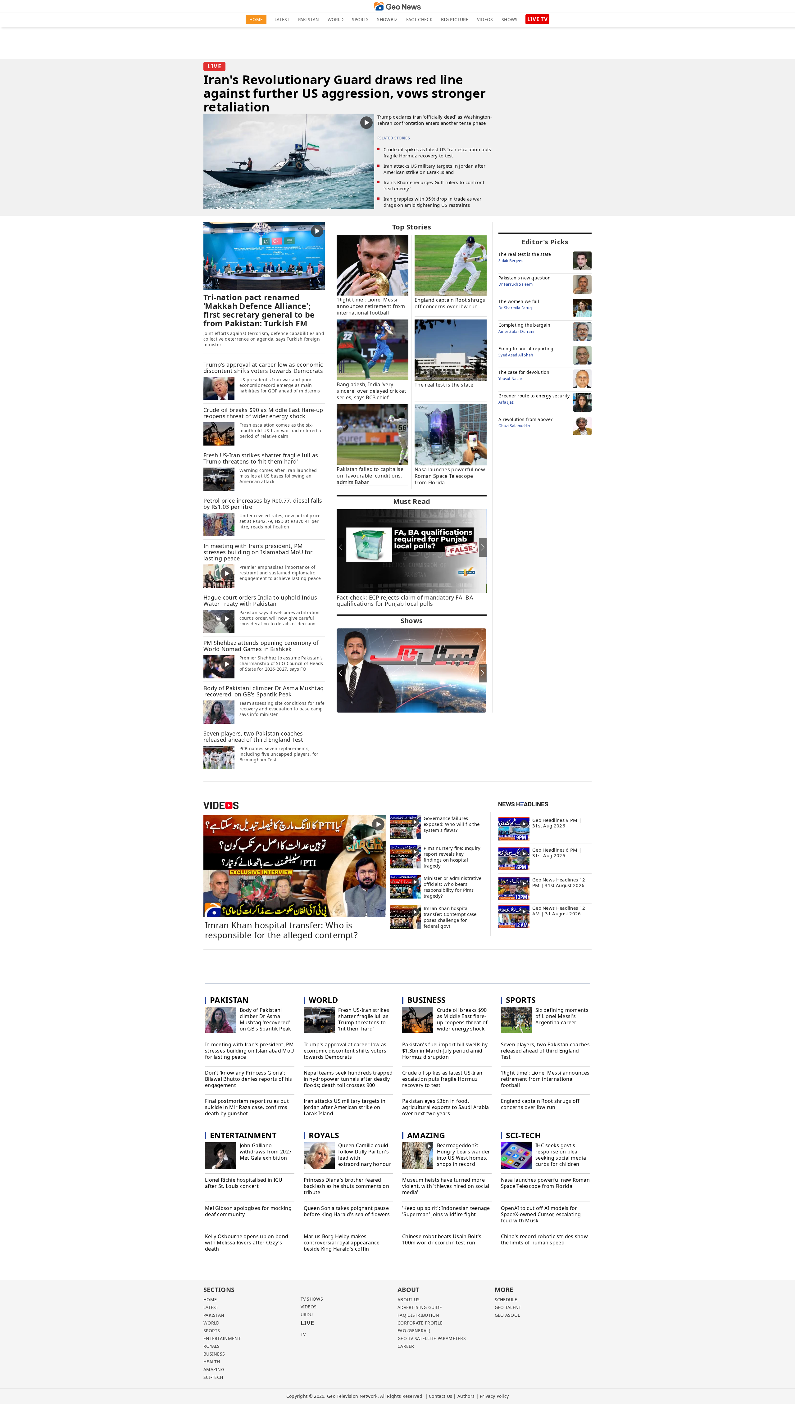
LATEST (211, 1307)
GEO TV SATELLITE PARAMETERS (432, 1338)
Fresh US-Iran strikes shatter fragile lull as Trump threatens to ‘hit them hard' (363, 1019)
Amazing (426, 1135)
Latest (282, 19)
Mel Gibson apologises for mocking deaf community (248, 1211)
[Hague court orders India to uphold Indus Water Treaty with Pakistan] (218, 621)
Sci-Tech (523, 1135)
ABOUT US (409, 1299)
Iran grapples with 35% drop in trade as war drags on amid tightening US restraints (433, 202)
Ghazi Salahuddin (514, 425)
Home (256, 19)
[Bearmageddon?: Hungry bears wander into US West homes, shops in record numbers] (417, 1156)
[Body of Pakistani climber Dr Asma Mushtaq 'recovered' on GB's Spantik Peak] (218, 712)
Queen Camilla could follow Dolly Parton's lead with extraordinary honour (364, 1154)
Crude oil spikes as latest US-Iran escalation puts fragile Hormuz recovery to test (437, 152)
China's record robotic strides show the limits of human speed (544, 1239)
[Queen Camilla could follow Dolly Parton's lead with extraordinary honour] (319, 1156)
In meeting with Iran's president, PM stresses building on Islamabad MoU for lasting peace (249, 1050)
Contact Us (440, 1396)
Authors (466, 1396)
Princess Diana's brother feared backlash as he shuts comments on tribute (346, 1186)
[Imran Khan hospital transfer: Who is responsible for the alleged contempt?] (294, 865)
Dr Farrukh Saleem (515, 284)
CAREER (406, 1346)
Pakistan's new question (524, 278)
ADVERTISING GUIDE (420, 1307)
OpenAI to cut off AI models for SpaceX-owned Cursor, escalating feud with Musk (541, 1214)
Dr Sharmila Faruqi (515, 307)
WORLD (211, 1323)
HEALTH (211, 1362)
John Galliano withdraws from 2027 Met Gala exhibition (266, 1151)
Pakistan (308, 19)
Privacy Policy (494, 1396)
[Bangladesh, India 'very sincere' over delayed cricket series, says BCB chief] (372, 349)
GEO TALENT (508, 1307)
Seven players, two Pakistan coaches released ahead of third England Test (545, 1050)
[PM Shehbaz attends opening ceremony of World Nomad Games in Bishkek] (218, 666)
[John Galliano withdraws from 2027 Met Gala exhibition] (220, 1156)
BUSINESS (214, 1354)
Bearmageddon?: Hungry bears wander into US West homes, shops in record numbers (463, 1157)
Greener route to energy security (534, 396)
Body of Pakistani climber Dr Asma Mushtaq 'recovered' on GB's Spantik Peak (265, 1019)
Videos (485, 19)
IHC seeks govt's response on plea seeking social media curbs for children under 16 (560, 1157)
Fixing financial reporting (526, 348)
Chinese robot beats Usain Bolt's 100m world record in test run (442, 1239)
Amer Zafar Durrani (516, 331)
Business (426, 999)
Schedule (506, 1299)
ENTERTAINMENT (222, 1338)
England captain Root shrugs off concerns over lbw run (540, 1104)
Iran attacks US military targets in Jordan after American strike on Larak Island (434, 169)
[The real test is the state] (450, 349)
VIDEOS (309, 1307)
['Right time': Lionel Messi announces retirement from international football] (372, 265)
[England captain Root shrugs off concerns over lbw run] (450, 265)
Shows (510, 19)
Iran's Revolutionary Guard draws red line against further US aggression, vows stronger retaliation (344, 93)
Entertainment (243, 1135)
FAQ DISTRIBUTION (418, 1315)
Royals (324, 1135)
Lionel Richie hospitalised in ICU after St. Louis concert (243, 1183)
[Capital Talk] (411, 670)
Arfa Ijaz (506, 402)
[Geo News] (397, 6)
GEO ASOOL (507, 1315)
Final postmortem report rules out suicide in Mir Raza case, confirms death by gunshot (247, 1107)
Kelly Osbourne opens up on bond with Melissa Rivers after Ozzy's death (246, 1242)
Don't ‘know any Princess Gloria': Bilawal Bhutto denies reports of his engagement (248, 1079)
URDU (307, 1314)
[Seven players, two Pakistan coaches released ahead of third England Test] (218, 757)
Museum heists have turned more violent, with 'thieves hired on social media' (445, 1186)
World (336, 19)
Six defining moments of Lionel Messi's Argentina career (561, 1016)
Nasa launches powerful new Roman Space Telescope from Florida (545, 1183)
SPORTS (211, 1331)
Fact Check (419, 19)
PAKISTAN (213, 1315)
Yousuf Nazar (510, 378)
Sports (360, 19)
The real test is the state (524, 254)
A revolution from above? (525, 419)
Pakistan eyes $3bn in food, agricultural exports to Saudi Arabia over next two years (445, 1107)
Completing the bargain (524, 325)
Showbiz (387, 19)
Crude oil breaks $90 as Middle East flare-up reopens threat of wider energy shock (462, 1019)
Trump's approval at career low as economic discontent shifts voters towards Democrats (345, 1050)
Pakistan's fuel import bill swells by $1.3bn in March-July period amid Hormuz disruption (445, 1050)
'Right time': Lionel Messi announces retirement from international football (545, 1079)
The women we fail (518, 301)
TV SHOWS (312, 1299)
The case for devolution (523, 372)
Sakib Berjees (510, 260)
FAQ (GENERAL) (414, 1331)
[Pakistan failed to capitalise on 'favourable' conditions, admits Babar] (372, 434)
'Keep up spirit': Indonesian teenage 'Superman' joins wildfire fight (446, 1211)
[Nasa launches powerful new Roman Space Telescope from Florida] (450, 434)
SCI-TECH (213, 1377)
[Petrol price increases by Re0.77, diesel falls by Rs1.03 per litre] (218, 524)
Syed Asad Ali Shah (515, 355)
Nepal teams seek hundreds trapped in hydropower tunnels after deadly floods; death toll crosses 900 (348, 1079)
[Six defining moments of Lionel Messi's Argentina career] (516, 1021)
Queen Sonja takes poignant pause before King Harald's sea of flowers (347, 1211)
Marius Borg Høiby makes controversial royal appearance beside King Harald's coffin (342, 1242)
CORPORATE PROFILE (420, 1323)
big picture (454, 19)
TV (303, 1334)
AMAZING (213, 1369)
